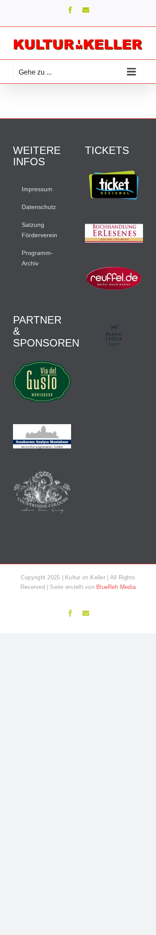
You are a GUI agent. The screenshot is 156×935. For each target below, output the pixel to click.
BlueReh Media (116, 587)
